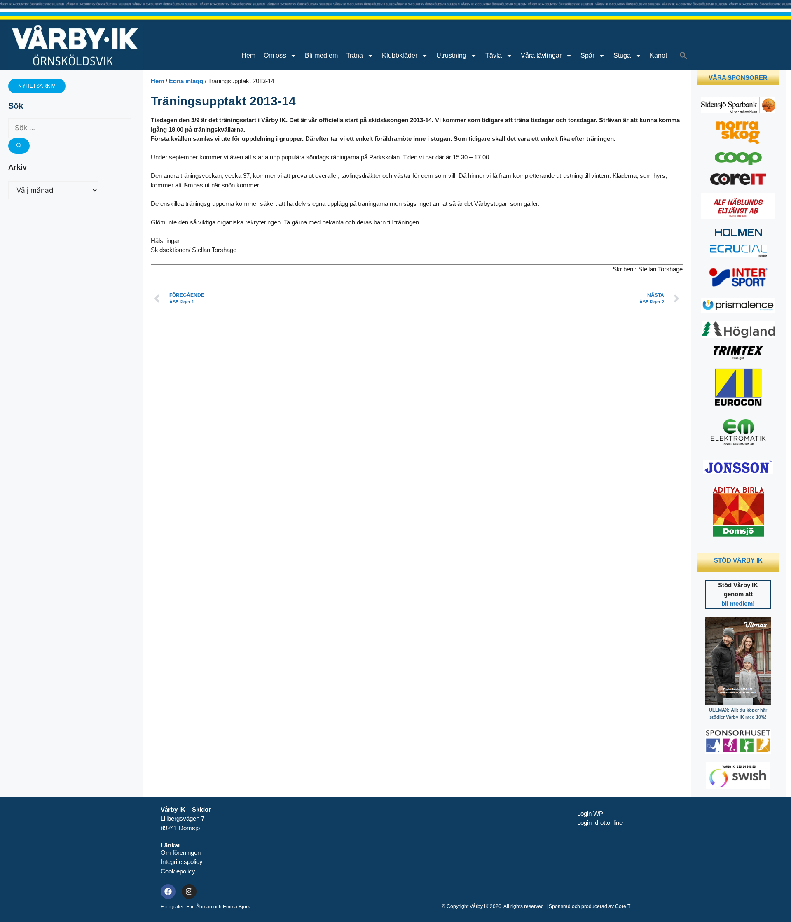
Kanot (658, 55)
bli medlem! (738, 603)
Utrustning (451, 55)
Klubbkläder (399, 55)
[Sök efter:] (69, 127)
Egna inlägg (186, 80)
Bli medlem (321, 55)
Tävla (493, 55)
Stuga (622, 55)
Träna (354, 55)
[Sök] (19, 146)
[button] (683, 55)
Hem (248, 55)
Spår (587, 55)
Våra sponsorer (738, 77)
